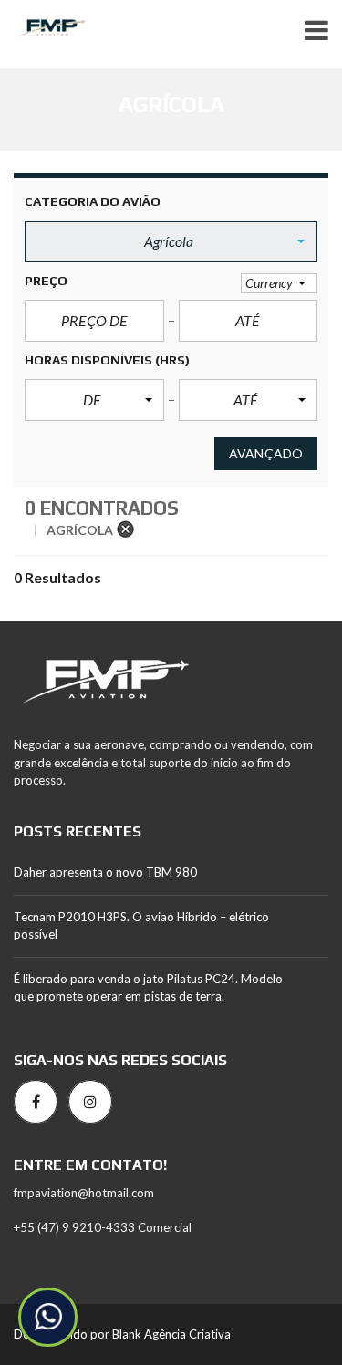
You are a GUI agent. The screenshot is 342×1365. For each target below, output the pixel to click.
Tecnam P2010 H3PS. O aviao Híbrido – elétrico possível (141, 925)
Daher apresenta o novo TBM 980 (105, 872)
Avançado (266, 453)
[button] (171, 241)
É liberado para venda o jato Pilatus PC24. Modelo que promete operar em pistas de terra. (148, 987)
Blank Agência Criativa (171, 1334)
